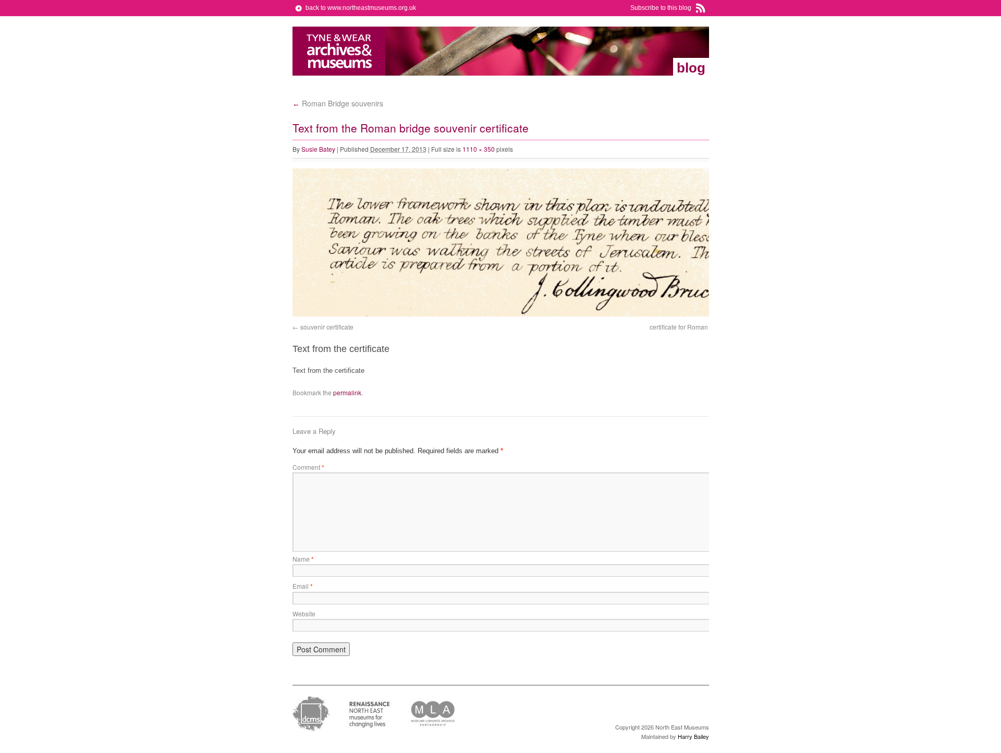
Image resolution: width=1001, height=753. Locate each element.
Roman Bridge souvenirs (337, 103)
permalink (347, 392)
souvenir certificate (326, 326)
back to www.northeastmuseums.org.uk (361, 7)
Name (303, 558)
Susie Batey (318, 148)
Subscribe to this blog (660, 7)
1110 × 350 (478, 148)
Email (302, 585)
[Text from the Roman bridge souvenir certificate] (527, 314)
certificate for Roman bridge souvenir (702, 326)
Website (303, 613)
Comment (308, 467)
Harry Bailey (693, 736)
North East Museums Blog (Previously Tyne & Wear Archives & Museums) (339, 51)
